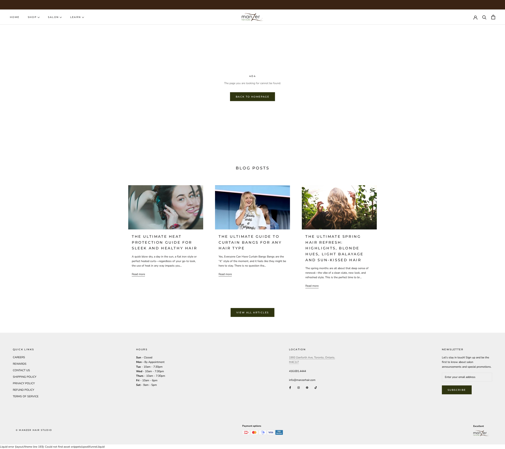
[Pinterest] (307, 387)
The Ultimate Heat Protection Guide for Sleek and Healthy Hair (164, 242)
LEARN (75, 17)
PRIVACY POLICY (24, 383)
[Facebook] (290, 387)
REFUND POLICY (23, 390)
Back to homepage (252, 96)
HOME (15, 17)
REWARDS (19, 364)
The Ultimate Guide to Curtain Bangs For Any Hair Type (250, 242)
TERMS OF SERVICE (25, 396)
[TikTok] (316, 387)
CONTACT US (21, 370)
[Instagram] (298, 387)
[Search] (484, 17)
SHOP (32, 17)
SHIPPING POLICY (24, 377)
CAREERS (19, 357)
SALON (53, 17)
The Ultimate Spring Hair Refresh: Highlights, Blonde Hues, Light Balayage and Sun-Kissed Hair (334, 248)
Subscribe (457, 389)
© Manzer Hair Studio (34, 430)
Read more (138, 274)
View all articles (252, 312)
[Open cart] (493, 17)
